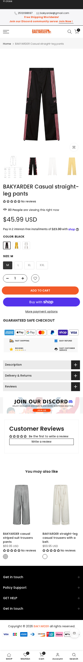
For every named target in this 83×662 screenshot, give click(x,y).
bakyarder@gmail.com (54, 13)
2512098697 (25, 13)
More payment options (41, 311)
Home (7, 43)
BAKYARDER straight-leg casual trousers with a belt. (60, 537)
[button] (12, 201)
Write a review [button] (41, 442)
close (8, 1)
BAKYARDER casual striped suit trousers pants (18, 537)
